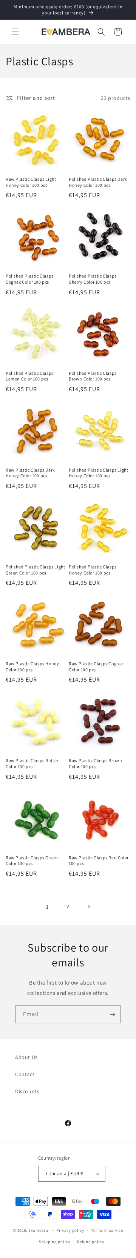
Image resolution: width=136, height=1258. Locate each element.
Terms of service (107, 1230)
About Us (26, 1057)
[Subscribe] (112, 1014)
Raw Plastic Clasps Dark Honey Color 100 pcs (30, 473)
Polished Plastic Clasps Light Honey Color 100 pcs (98, 473)
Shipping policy (54, 1241)
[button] (15, 32)
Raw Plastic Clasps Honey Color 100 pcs (32, 666)
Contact (24, 1074)
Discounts (27, 1091)
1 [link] (47, 906)
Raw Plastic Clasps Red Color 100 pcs (99, 861)
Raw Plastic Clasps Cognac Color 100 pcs (96, 666)
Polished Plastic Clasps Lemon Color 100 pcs (30, 376)
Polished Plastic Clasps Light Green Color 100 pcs (35, 570)
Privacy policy (70, 1230)
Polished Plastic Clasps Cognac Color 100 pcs (30, 279)
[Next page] (88, 906)
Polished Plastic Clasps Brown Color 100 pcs (93, 376)
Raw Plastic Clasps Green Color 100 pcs (32, 861)
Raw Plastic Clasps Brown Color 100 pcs (95, 763)
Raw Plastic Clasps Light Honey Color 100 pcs (31, 182)
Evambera (38, 1230)
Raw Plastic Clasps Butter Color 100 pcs (32, 763)
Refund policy (90, 1241)
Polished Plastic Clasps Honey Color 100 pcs (93, 570)
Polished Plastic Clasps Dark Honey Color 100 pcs (98, 182)
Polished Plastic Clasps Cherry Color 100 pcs (93, 279)
